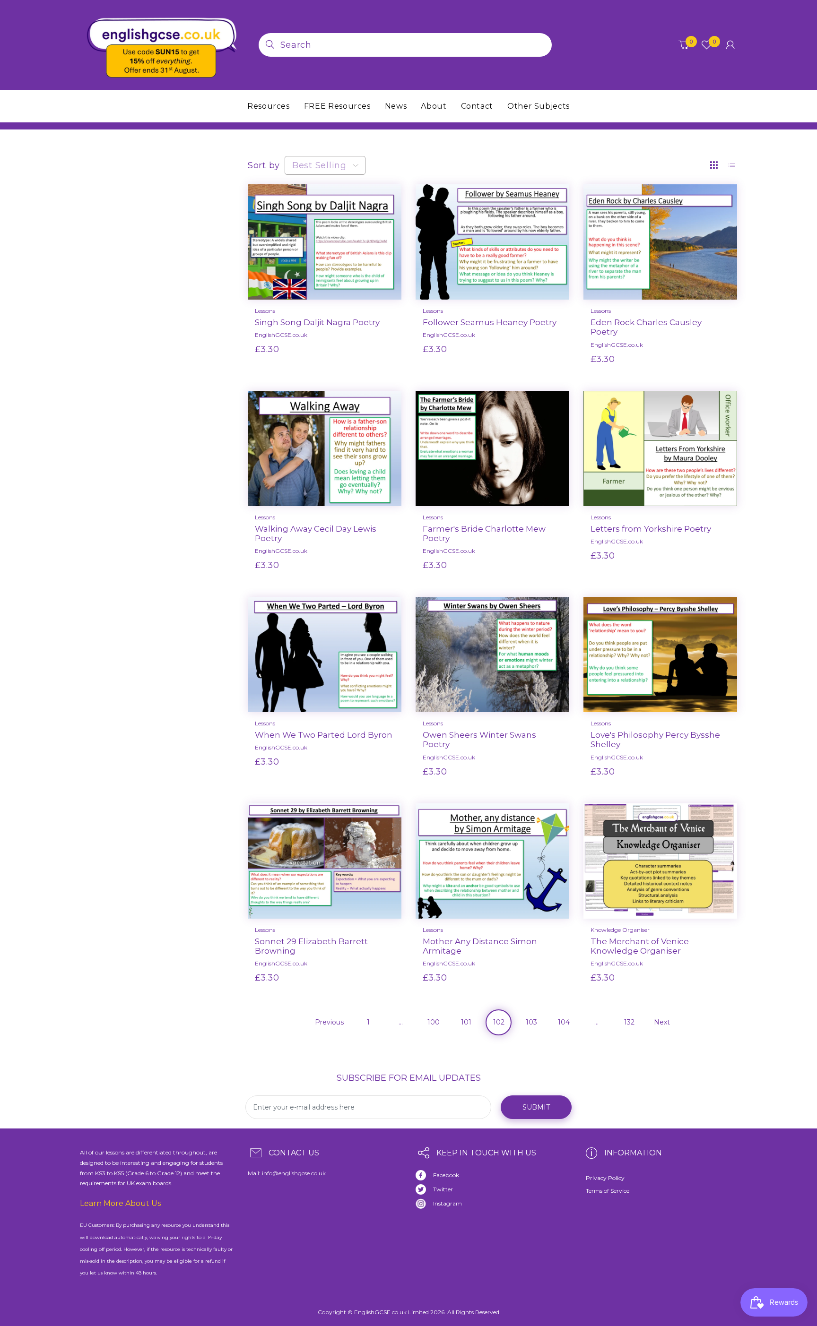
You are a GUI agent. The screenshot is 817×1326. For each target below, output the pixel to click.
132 (629, 1022)
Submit (536, 1107)
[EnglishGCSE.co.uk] (162, 44)
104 (564, 1022)
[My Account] (730, 44)
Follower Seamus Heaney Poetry (489, 322)
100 (433, 1022)
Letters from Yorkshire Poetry (651, 529)
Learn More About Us (120, 1203)
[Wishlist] (355, 364)
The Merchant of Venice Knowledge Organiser (640, 946)
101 (466, 1022)
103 (531, 1022)
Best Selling (319, 165)
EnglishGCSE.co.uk (281, 334)
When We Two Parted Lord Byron (323, 735)
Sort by (264, 165)
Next (662, 1022)
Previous (329, 1022)
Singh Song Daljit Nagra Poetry (317, 322)
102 (498, 1022)
